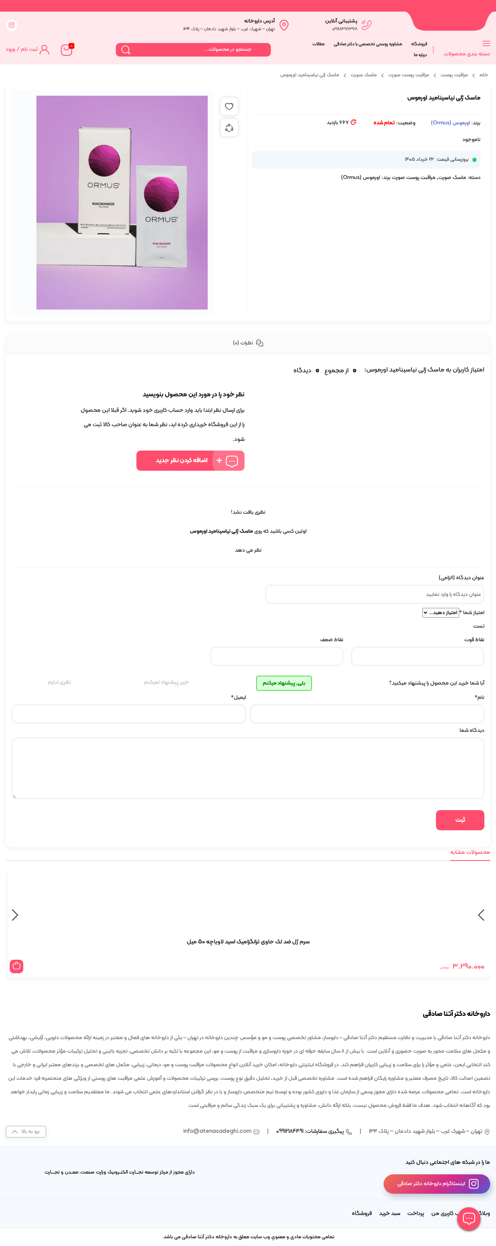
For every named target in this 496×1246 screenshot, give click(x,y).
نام (479, 698)
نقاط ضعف (331, 640)
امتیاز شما (471, 613)
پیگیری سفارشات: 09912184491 (310, 1131)
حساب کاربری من (450, 1213)
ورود (10, 49)
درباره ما (420, 55)
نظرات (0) (243, 343)
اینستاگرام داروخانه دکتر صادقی (431, 1184)
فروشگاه (419, 44)
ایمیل (238, 698)
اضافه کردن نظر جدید (182, 460)
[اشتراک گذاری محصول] (229, 127)
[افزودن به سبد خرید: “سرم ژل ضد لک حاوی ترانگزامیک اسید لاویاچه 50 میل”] (16, 966)
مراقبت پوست (454, 75)
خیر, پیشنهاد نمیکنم (166, 682)
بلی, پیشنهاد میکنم (284, 683)
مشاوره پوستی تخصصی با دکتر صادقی (368, 44)
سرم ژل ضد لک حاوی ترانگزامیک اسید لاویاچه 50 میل (248, 942)
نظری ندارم (59, 682)
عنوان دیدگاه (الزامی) (461, 578)
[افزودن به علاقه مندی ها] (229, 106)
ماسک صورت (364, 75)
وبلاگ (483, 1213)
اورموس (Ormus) (450, 123)
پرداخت (415, 1213)
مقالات (318, 44)
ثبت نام (29, 49)
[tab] (248, 343)
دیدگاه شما (471, 730)
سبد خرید (389, 1213)
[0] (66, 49)
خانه (483, 75)
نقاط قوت (474, 640)
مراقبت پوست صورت (408, 75)
